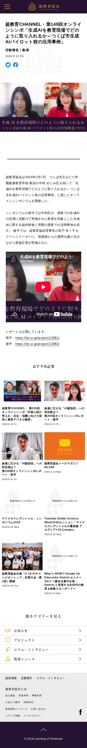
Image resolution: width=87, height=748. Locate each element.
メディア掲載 (12, 715)
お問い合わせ (38, 709)
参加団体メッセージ (16, 709)
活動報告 (26, 678)
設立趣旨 (10, 695)
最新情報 (11, 678)
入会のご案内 (12, 702)
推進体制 (24, 695)
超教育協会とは (16, 689)
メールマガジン (32, 715)
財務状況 (28, 702)
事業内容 (37, 695)
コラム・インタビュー (51, 678)
